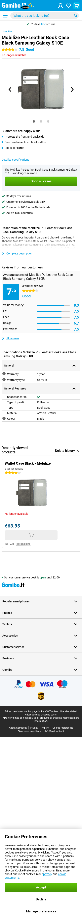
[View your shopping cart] (76, 5)
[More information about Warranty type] (4, 379)
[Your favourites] (68, 5)
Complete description (19, 253)
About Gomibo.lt (18, 727)
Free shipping (23, 543)
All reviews (12, 338)
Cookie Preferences (63, 727)
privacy (47, 874)
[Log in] (60, 5)
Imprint (45, 727)
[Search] (75, 15)
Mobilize (7, 31)
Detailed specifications (15, 159)
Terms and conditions (29, 731)
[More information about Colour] (4, 418)
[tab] (34, 121)
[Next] (72, 89)
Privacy (34, 727)
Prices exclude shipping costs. (41, 714)
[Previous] (10, 89)
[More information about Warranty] (4, 373)
